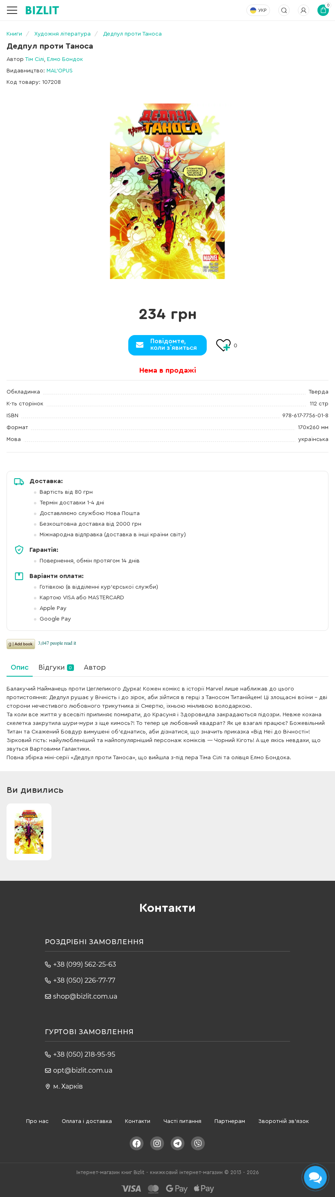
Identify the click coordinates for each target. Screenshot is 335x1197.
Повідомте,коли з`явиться (173, 344)
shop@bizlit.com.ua (85, 996)
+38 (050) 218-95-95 (84, 1054)
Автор (95, 667)
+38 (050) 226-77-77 (84, 980)
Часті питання (182, 1121)
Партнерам (229, 1121)
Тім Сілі (34, 59)
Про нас (37, 1121)
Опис (20, 667)
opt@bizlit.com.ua (82, 1070)
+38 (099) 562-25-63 (84, 964)
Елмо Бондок (65, 59)
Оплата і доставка (87, 1121)
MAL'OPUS (60, 71)
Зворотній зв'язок (283, 1121)
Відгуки (55, 667)
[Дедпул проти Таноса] (167, 191)
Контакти (137, 1121)
